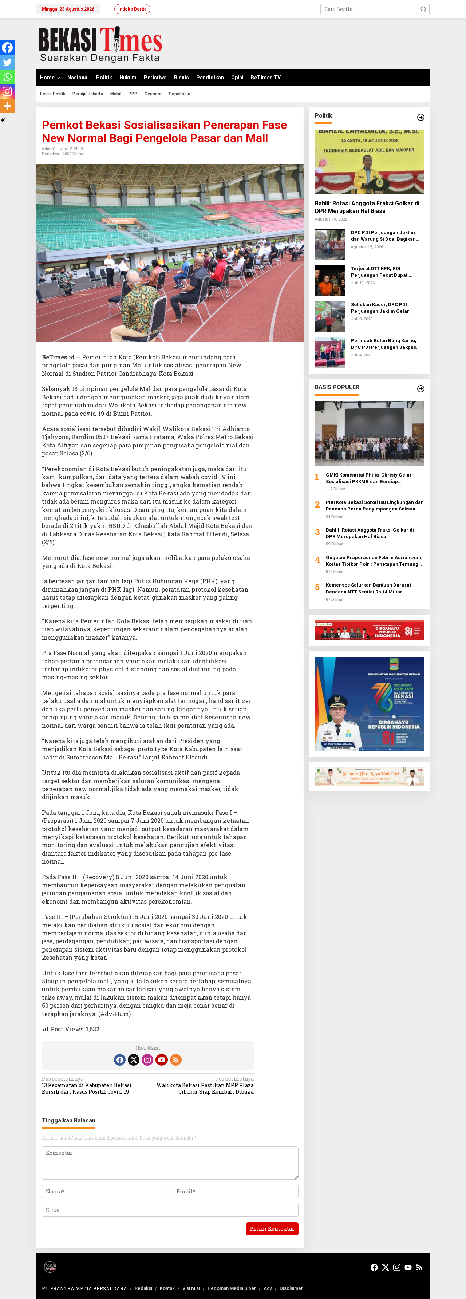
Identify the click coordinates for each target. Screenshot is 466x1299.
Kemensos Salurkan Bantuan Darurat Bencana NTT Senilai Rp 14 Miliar (368, 588)
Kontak (167, 1288)
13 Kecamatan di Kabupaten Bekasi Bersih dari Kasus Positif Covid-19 (87, 1085)
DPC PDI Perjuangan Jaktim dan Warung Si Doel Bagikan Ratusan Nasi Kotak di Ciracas (385, 236)
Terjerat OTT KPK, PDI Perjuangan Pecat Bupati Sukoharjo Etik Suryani (380, 272)
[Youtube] (161, 1060)
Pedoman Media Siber (232, 1288)
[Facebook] (7, 47)
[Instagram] (7, 91)
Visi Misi (191, 1288)
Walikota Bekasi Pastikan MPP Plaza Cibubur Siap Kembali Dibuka (205, 1085)
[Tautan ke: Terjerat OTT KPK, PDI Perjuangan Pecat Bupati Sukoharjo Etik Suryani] (330, 280)
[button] (423, 9)
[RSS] (176, 1060)
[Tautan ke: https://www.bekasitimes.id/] (420, 388)
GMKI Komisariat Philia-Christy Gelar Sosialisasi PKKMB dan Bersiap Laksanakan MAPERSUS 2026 (369, 478)
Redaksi (143, 1288)
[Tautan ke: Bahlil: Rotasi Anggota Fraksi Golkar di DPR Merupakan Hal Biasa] (369, 162)
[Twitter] (7, 62)
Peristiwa (50, 153)
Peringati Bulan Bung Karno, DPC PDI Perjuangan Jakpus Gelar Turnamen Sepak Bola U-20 (387, 344)
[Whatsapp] (7, 77)
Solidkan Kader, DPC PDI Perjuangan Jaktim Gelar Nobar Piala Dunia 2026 (380, 308)
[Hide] (3, 120)
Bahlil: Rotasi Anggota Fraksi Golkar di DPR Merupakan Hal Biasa (367, 207)
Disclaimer (291, 1288)
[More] (7, 106)
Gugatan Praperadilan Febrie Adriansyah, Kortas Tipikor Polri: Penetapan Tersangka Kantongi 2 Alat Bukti (375, 561)
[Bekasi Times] (100, 43)
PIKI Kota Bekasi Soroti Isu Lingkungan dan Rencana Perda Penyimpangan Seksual (375, 506)
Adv (268, 1288)
